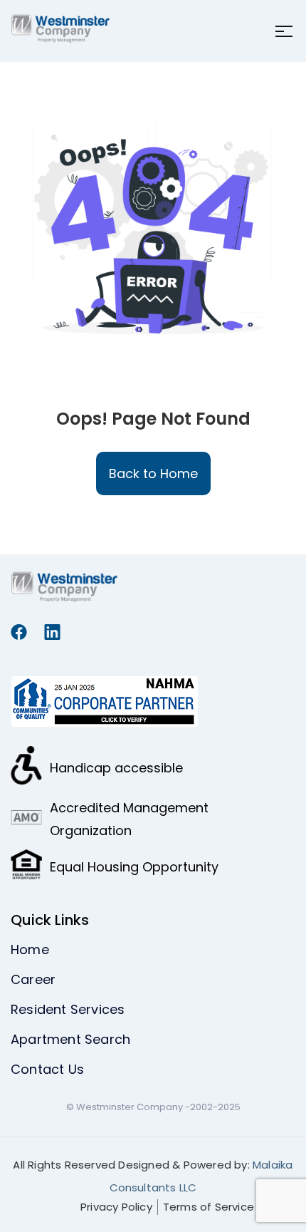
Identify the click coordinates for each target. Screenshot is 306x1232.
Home (30, 949)
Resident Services (68, 1009)
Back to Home (153, 473)
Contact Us (47, 1069)
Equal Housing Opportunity (134, 867)
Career (33, 979)
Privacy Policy (116, 1206)
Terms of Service (208, 1206)
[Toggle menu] (279, 31)
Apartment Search (70, 1039)
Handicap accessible (116, 768)
